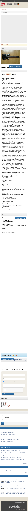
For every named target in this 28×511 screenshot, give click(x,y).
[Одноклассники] (12, 355)
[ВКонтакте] (11, 355)
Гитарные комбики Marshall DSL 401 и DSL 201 (11, 450)
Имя (3, 373)
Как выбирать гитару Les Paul (8, 434)
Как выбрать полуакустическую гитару (10, 439)
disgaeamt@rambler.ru (7, 205)
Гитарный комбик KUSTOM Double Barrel (10, 455)
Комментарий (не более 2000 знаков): (10, 382)
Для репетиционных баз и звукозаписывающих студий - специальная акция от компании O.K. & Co (13, 492)
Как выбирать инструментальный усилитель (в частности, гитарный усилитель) (12, 431)
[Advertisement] (14, 29)
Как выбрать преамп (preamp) (8, 437)
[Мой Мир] (13, 355)
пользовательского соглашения (14, 507)
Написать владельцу (20, 218)
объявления (6, 417)
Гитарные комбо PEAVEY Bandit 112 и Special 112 (12, 457)
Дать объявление (19, 1)
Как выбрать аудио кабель (7, 441)
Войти (4, 1)
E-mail (4, 376)
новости (5, 415)
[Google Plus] (16, 355)
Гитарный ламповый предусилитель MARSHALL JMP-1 (13, 452)
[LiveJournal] (15, 355)
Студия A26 (23, 509)
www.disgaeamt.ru (16, 209)
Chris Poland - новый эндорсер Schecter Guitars (15, 479)
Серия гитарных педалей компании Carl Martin (12, 470)
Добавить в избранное (16, 66)
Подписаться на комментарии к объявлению (13, 381)
